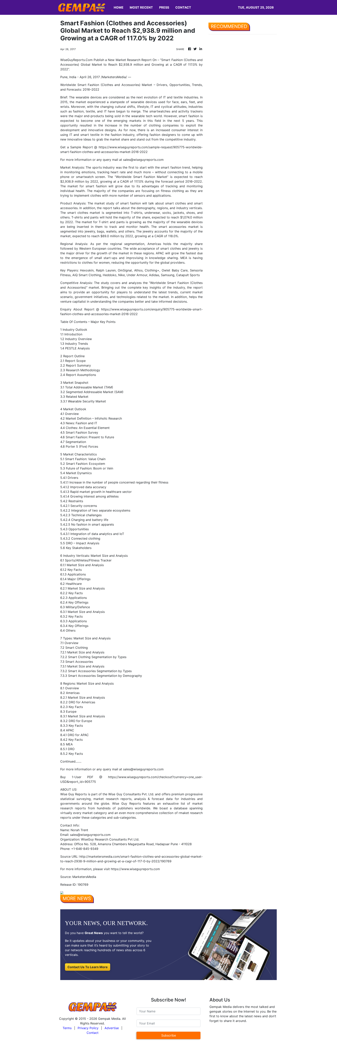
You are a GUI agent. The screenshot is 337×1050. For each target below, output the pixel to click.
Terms (67, 1028)
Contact (92, 1033)
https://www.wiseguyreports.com (135, 869)
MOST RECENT (141, 7)
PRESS (164, 7)
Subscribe (168, 1035)
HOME (118, 7)
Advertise (112, 1028)
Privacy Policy (88, 1028)
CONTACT (183, 7)
